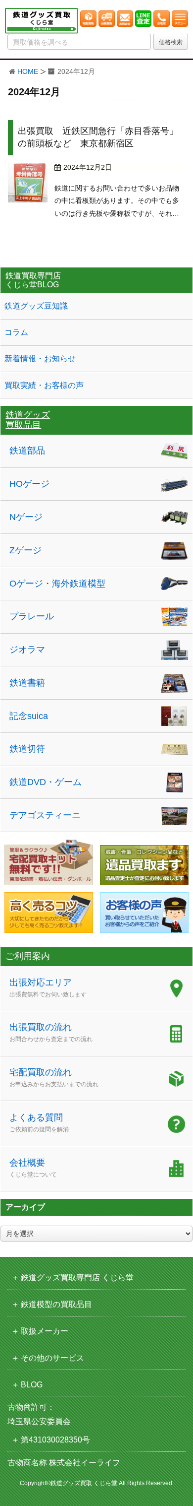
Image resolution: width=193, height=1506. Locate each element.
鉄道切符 (27, 749)
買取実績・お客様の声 (44, 385)
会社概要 (33, 1168)
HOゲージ (29, 484)
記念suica (28, 716)
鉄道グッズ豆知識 (36, 306)
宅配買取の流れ (53, 1077)
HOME (27, 71)
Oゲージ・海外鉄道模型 (57, 584)
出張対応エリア (48, 988)
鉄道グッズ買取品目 (27, 420)
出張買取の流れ (51, 1032)
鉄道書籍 (27, 683)
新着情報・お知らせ (40, 358)
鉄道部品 (27, 451)
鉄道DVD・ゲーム (45, 782)
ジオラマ (27, 650)
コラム (16, 332)
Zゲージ (25, 550)
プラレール (31, 616)
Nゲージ (26, 517)
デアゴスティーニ (45, 815)
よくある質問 (39, 1123)
